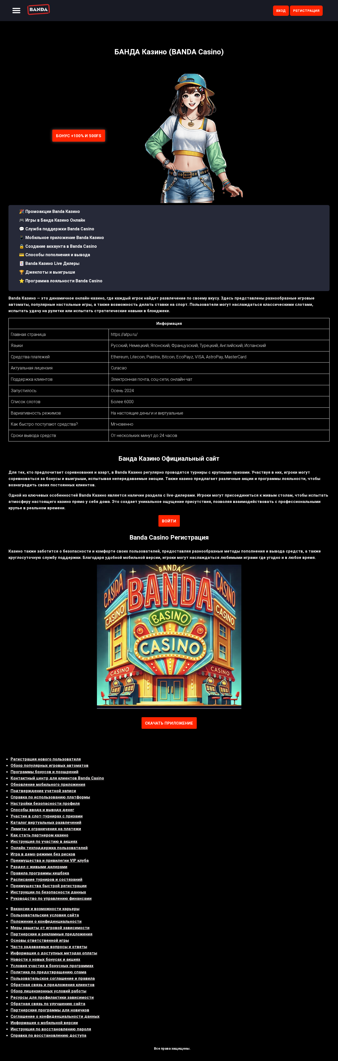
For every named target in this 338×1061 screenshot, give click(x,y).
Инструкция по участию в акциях (44, 841)
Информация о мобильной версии (44, 1022)
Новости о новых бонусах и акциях (45, 959)
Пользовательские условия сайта (45, 915)
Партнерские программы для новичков (50, 1010)
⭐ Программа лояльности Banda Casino (60, 280)
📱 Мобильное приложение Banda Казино (61, 237)
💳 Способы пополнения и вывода (54, 254)
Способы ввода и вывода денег (42, 809)
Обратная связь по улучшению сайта (48, 1003)
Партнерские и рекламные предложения (51, 934)
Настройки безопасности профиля (45, 803)
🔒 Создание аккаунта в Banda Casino (58, 246)
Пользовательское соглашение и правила (53, 978)
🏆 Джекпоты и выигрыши (47, 272)
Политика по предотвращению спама (48, 972)
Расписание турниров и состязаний (46, 879)
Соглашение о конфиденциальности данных (55, 1016)
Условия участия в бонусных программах (52, 965)
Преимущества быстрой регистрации (49, 885)
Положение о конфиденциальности (46, 921)
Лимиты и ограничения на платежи (46, 828)
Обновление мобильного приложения (48, 784)
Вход (281, 11)
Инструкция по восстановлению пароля (51, 1029)
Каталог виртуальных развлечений (46, 822)
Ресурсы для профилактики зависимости (52, 997)
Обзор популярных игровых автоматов (49, 765)
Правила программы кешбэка (40, 873)
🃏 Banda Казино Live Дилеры (49, 263)
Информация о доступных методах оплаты (54, 953)
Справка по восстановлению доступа (48, 1035)
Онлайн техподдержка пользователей (49, 847)
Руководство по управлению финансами (51, 898)
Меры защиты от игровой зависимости (50, 927)
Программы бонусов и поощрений (44, 771)
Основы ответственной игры (40, 940)
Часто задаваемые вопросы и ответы (49, 946)
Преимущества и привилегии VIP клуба (50, 860)
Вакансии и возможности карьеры (45, 908)
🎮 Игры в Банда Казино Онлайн (52, 220)
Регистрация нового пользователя (46, 759)
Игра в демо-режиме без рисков (43, 854)
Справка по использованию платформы (50, 797)
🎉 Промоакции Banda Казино (49, 211)
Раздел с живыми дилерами (39, 866)
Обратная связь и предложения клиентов (53, 984)
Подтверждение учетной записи (43, 790)
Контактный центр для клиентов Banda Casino (57, 778)
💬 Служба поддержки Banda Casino (56, 228)
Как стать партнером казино (39, 835)
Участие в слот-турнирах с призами (47, 816)
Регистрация (306, 11)
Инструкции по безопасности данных (48, 892)
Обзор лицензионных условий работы (48, 991)
